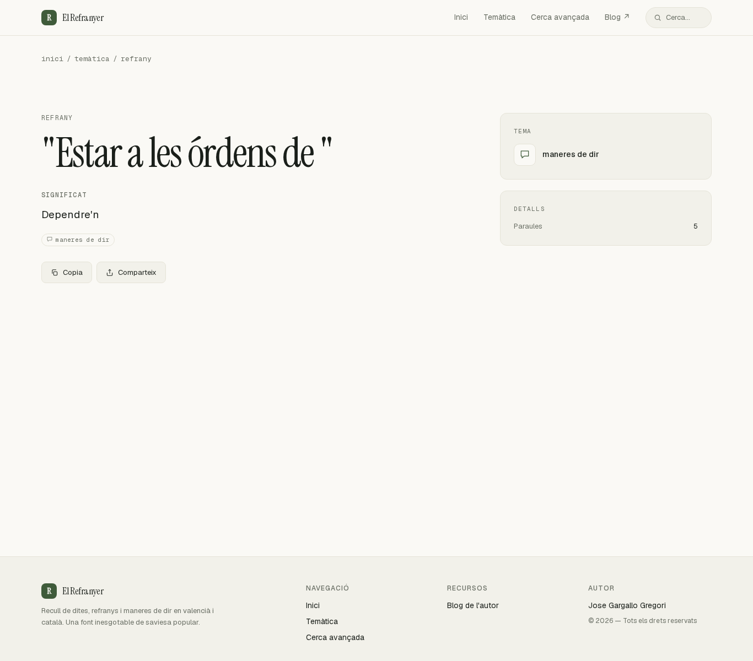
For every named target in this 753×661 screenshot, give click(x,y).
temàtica (92, 58)
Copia (73, 272)
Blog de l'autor (473, 605)
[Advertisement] (253, 373)
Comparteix (137, 272)
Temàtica (499, 17)
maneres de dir (83, 239)
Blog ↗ (617, 17)
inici (52, 58)
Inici (461, 17)
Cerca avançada (560, 17)
